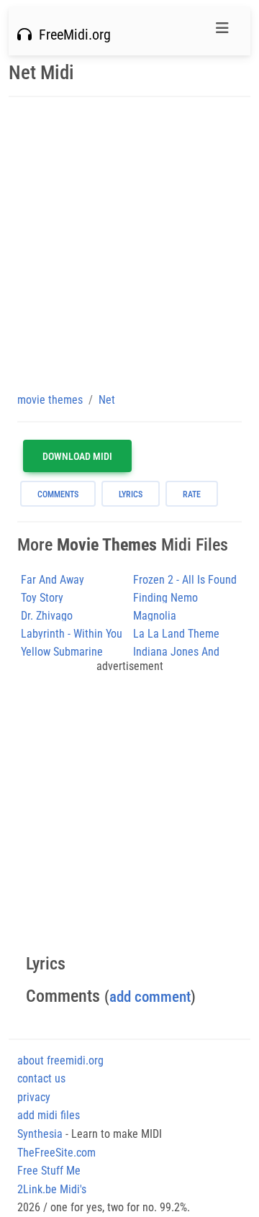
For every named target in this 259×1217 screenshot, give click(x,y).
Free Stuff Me (49, 1170)
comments (57, 494)
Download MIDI (77, 456)
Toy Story (42, 598)
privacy (33, 1097)
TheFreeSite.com (56, 1152)
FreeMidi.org (71, 34)
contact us (41, 1078)
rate (192, 494)
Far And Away (52, 580)
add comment (150, 996)
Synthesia (40, 1134)
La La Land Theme (176, 634)
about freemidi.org (60, 1060)
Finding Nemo (165, 598)
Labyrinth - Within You (71, 634)
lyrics (130, 494)
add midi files (48, 1115)
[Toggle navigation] (222, 31)
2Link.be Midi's (51, 1189)
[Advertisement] (129, 244)
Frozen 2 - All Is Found (185, 580)
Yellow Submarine (62, 652)
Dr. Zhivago (47, 616)
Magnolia (154, 616)
